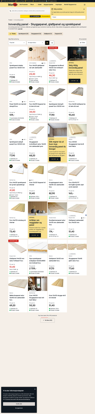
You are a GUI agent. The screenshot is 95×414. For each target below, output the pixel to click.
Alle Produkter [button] (24, 4)
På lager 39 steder (15, 160)
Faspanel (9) (58, 34)
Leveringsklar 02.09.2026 (17, 118)
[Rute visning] (47, 43)
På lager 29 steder (74, 273)
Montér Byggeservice (70, 4)
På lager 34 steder (15, 82)
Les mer (20, 29)
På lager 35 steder (15, 119)
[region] (19, 400)
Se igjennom (19, 408)
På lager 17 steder (35, 160)
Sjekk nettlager (34, 80)
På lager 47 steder (35, 273)
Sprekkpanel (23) (23, 34)
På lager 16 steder (74, 160)
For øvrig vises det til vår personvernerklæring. (17, 399)
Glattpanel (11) (48, 34)
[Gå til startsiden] (13, 5)
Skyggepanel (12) (36, 34)
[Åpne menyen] (85, 4)
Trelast (10, 20)
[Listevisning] (52, 43)
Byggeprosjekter (48, 4)
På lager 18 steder (54, 119)
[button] (17, 43)
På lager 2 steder (54, 82)
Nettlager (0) (14, 80)
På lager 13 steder (35, 198)
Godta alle (19, 404)
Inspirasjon (59, 4)
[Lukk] (35, 389)
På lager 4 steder (35, 82)
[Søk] (9, 10)
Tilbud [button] (32, 4)
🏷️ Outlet (38, 4)
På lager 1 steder (35, 119)
